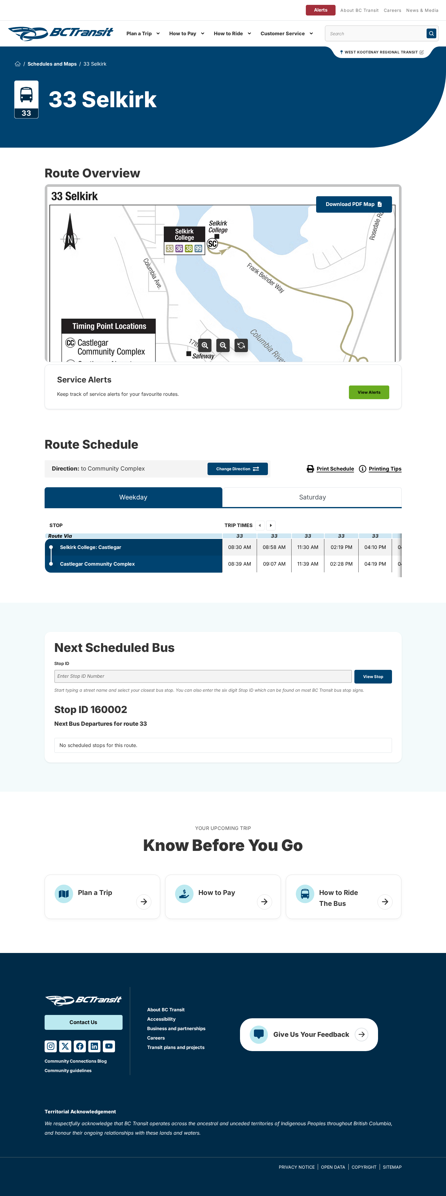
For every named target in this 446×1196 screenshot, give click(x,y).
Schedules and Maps (52, 63)
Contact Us (83, 1022)
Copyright (364, 1167)
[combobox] (203, 676)
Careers (392, 10)
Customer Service (283, 33)
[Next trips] (270, 525)
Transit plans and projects (175, 1047)
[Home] (17, 64)
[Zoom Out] (223, 345)
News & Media (422, 10)
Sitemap (392, 1167)
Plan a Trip (139, 33)
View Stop (373, 676)
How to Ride (228, 33)
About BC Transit (359, 10)
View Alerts (369, 392)
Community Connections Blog (76, 1061)
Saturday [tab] (312, 497)
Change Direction (233, 468)
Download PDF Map (350, 204)
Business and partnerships (176, 1028)
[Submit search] (431, 33)
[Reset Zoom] (241, 345)
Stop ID (61, 663)
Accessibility (161, 1019)
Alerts (320, 10)
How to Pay (182, 33)
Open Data (333, 1167)
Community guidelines (68, 1070)
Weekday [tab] (133, 497)
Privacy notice (297, 1167)
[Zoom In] (204, 345)
